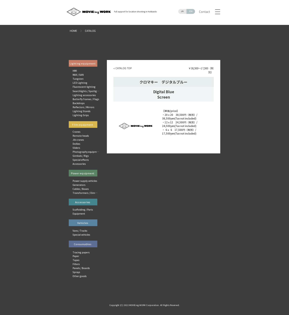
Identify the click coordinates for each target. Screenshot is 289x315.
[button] (217, 11)
